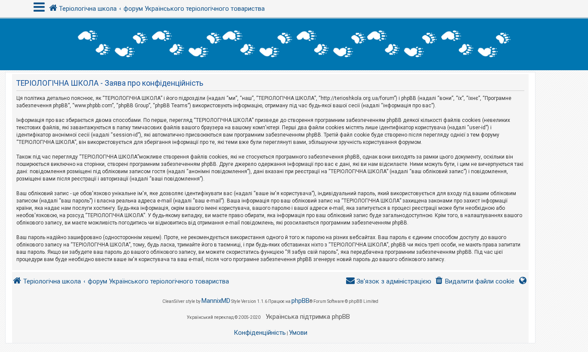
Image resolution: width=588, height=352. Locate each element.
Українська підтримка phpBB (308, 317)
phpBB (300, 301)
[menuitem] (474, 281)
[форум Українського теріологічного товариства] (294, 44)
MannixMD (215, 301)
